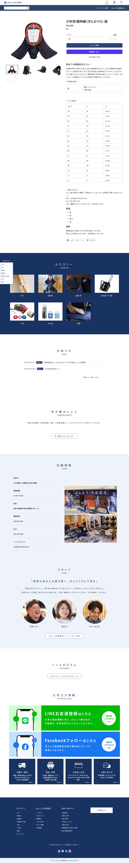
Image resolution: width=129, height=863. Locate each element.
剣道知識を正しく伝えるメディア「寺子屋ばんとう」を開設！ (65, 362)
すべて (2, 264)
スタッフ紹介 (40, 822)
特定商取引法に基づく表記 (69, 828)
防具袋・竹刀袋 (5, 276)
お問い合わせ (66, 825)
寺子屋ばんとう (101, 810)
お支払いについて (67, 822)
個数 (115, 35)
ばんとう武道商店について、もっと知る (64, 636)
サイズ (69, 35)
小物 (2, 279)
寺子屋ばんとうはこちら (64, 436)
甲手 (71, 218)
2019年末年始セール (52, 369)
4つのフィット (40, 816)
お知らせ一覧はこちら (91, 377)
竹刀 (2, 267)
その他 (50, 323)
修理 (2, 282)
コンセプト (39, 813)
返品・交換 (65, 819)
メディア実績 (40, 825)
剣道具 (3, 270)
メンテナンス (20, 834)
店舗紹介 (39, 819)
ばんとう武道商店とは (118, 8)
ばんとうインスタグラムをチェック (64, 676)
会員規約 (64, 813)
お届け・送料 (65, 816)
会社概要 (39, 828)
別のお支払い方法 (94, 57)
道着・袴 (3, 273)
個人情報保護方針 (67, 831)
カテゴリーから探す (103, 8)
